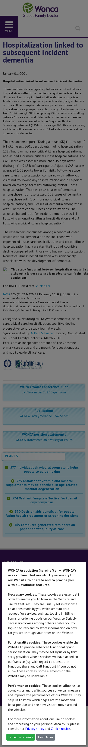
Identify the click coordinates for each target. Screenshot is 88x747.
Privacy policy (34, 728)
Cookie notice (60, 728)
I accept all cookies (20, 737)
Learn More (45, 737)
